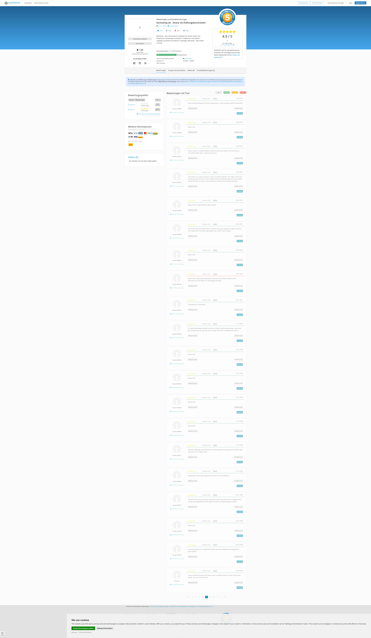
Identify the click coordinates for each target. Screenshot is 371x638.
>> (225, 597)
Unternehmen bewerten (140, 39)
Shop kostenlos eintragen (336, 3)
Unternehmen (317, 3)
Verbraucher (303, 3)
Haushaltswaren (173, 26)
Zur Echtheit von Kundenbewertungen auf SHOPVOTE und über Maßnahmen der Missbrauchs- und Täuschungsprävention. (180, 606)
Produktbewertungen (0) (206, 70)
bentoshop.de (188, 58)
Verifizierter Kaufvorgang (177, 112)
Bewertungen (161, 70)
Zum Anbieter (140, 43)
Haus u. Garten (162, 26)
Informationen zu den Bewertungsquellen (149, 114)
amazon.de (131, 109)
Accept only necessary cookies (83, 628)
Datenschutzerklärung (85, 632)
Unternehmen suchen (41, 3)
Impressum (74, 632)
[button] (160, 30)
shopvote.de (132, 104)
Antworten (239, 113)
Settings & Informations (105, 628)
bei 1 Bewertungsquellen (227, 44)
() (239, 108)
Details (215, 98)
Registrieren (360, 3)
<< (188, 597)
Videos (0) (191, 70)
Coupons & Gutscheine (176, 70)
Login (350, 3)
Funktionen (28, 3)
